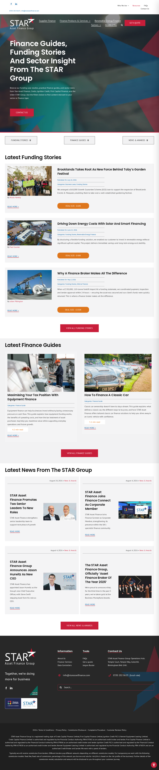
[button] (122, 25)
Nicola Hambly (15, 197)
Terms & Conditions (46, 730)
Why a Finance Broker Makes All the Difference (92, 273)
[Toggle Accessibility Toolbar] (154, 765)
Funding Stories (82, 184)
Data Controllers (65, 665)
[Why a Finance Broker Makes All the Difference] (29, 271)
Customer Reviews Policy (116, 730)
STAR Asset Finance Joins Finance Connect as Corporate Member (97, 500)
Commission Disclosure (77, 730)
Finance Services (65, 662)
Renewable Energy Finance (86, 234)
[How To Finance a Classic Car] (118, 355)
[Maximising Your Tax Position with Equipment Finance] (41, 355)
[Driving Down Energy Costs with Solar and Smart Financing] (29, 222)
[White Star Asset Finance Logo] (22, 17)
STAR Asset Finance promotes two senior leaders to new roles (23, 503)
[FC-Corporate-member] (21, 699)
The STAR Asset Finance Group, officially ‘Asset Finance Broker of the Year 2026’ (98, 573)
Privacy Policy (61, 730)
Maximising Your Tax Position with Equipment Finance (32, 397)
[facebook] (11, 4)
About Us (61, 658)
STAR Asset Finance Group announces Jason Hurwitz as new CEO (23, 570)
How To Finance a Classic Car (106, 395)
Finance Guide (20, 405)
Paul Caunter (15, 247)
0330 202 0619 (14, 11)
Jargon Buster (88, 665)
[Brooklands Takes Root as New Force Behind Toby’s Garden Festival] (29, 167)
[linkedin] (16, 4)
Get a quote (88, 662)
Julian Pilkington (16, 301)
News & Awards (70, 481)
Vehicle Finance (82, 284)
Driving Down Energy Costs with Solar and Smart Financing (101, 224)
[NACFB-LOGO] (34, 686)
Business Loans (70, 184)
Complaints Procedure (96, 730)
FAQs (85, 658)
